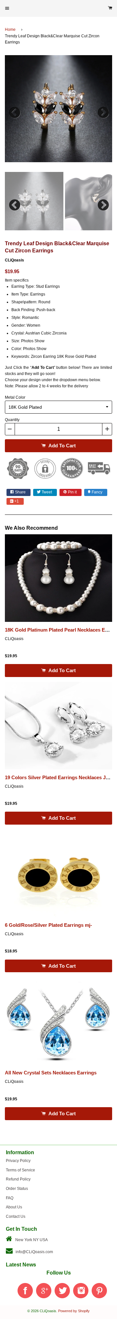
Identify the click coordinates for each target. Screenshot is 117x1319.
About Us (14, 1207)
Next (102, 111)
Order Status (17, 1188)
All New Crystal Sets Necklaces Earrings (51, 1072)
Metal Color (15, 397)
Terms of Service (20, 1170)
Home (10, 29)
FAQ (9, 1198)
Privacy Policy (18, 1160)
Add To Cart (61, 445)
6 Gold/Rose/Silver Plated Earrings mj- (48, 925)
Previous (14, 111)
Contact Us (15, 1216)
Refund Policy (18, 1179)
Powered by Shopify (74, 1311)
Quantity (12, 419)
